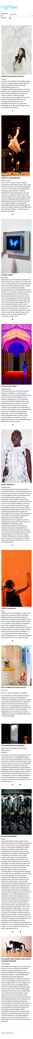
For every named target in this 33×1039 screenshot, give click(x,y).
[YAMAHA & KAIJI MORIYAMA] (16, 146)
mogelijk (9, 292)
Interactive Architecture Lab (12, 76)
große (13, 413)
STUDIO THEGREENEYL (8, 608)
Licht (16, 393)
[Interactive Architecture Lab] (16, 50)
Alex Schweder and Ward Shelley (13, 687)
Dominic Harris (7, 275)
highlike (9, 7)
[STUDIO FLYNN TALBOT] (16, 354)
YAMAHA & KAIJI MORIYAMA (10, 178)
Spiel (11, 613)
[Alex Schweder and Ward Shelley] (16, 665)
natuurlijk (26, 97)
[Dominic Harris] (16, 246)
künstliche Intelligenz (10, 183)
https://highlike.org (7, 1033)
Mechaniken (22, 540)
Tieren (3, 505)
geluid (20, 93)
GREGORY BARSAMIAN (9, 836)
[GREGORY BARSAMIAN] (16, 812)
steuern (5, 189)
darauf (3, 623)
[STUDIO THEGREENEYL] (16, 578)
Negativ (27, 627)
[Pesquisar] (10, 18)
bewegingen (9, 312)
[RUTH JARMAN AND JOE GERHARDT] (16, 734)
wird (17, 399)
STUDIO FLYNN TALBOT (9, 386)
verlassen (15, 637)
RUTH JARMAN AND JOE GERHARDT (13, 745)
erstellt (3, 203)
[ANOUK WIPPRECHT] (16, 456)
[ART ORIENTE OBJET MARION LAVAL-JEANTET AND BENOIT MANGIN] (16, 947)
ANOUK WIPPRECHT (8, 484)
